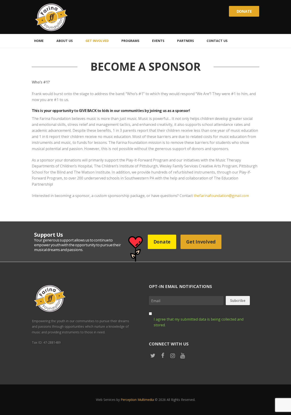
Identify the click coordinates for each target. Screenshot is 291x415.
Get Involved (201, 242)
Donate (244, 11)
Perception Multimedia (137, 399)
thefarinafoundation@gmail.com (221, 195)
